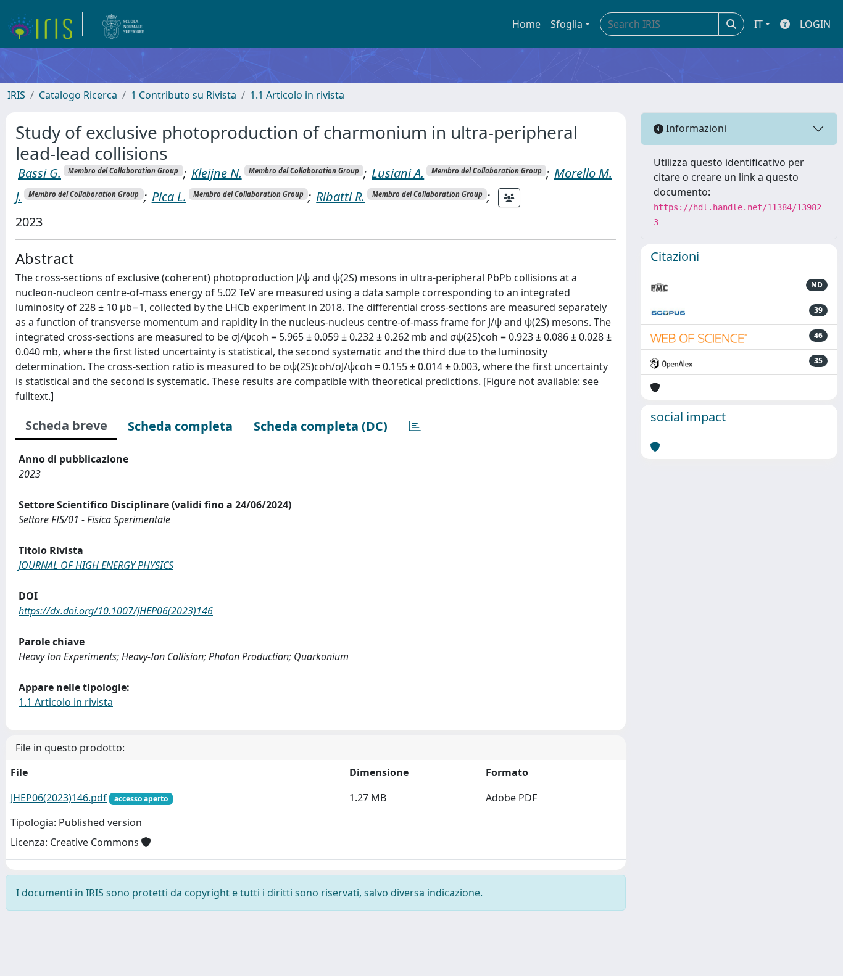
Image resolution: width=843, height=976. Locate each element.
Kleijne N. (216, 173)
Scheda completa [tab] (180, 426)
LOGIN (815, 24)
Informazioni (694, 128)
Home (526, 24)
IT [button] (758, 24)
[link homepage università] (123, 24)
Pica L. (169, 196)
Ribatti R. (340, 196)
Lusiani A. (398, 173)
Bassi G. (39, 173)
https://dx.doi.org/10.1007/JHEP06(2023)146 (116, 611)
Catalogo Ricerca (78, 95)
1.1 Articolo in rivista (297, 95)
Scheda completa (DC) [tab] (321, 426)
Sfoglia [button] (566, 24)
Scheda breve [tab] (66, 425)
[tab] (414, 426)
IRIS (16, 95)
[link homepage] (45, 24)
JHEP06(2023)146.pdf (58, 797)
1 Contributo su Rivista (183, 95)
